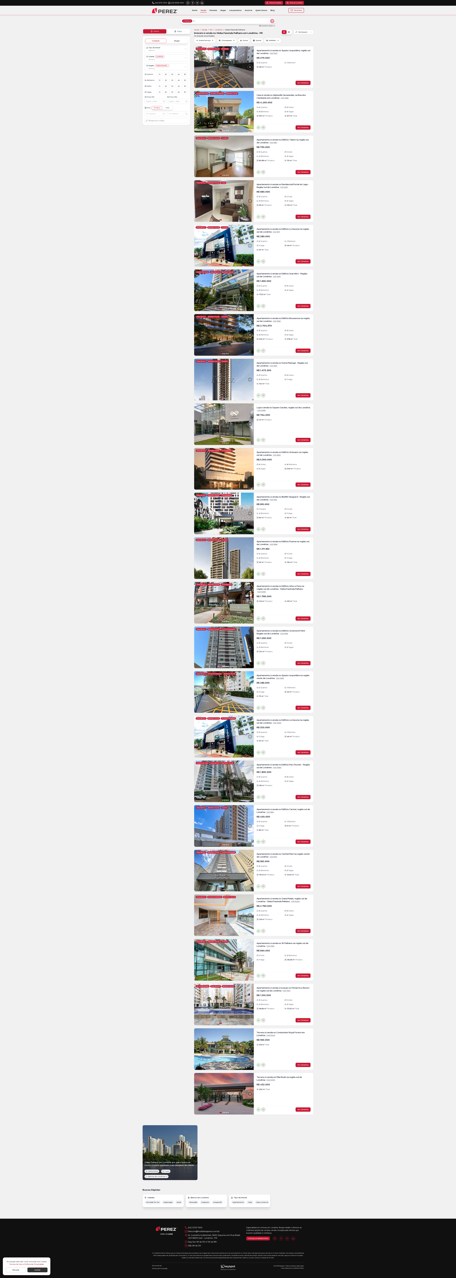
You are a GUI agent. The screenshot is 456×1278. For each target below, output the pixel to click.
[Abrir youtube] (197, 3)
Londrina (218, 30)
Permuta (213, 10)
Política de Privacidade (34, 1264)
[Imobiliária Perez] (166, 1228)
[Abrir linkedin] (202, 3)
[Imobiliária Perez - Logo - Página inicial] (165, 10)
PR (211, 30)
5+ (185, 74)
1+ (160, 74)
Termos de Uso (15, 1264)
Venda (203, 10)
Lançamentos (235, 10)
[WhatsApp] (258, 83)
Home (194, 10)
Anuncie (248, 10)
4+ (179, 74)
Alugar (223, 10)
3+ (172, 74)
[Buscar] (164, 101)
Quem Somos (261, 10)
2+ (166, 74)
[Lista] (284, 32)
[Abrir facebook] (193, 3)
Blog (273, 10)
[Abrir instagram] (188, 3)
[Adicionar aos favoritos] (263, 83)
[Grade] (289, 32)
